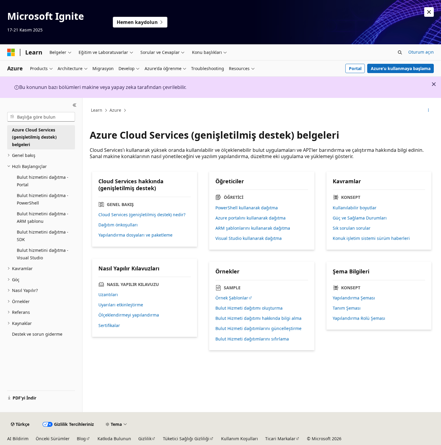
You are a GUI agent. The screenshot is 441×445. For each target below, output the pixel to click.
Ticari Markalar (280, 438)
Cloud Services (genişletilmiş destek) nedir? (141, 214)
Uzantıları (108, 294)
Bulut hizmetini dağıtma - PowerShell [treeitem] (42, 199)
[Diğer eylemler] (428, 110)
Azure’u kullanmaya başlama (400, 68)
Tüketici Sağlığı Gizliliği (186, 438)
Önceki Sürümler (53, 438)
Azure (115, 110)
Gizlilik (145, 438)
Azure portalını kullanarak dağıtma (250, 218)
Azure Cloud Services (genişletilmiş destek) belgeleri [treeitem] (34, 137)
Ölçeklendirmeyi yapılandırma (128, 315)
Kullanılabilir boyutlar (354, 208)
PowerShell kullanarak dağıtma (246, 208)
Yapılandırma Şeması (354, 298)
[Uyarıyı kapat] (429, 12)
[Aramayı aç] (400, 52)
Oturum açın (421, 52)
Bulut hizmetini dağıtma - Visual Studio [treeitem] (42, 254)
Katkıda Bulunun (114, 438)
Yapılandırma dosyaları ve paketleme (135, 235)
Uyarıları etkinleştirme (120, 305)
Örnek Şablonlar (231, 298)
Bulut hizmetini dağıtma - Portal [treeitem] (42, 180)
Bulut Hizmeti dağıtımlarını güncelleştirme (258, 328)
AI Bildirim (17, 438)
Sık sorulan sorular (351, 228)
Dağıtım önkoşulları (118, 225)
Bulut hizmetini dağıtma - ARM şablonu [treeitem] (42, 217)
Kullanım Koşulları (239, 438)
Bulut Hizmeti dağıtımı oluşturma (249, 308)
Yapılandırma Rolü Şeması (359, 318)
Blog (81, 438)
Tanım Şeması (347, 308)
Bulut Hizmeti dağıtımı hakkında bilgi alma (258, 318)
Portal (355, 68)
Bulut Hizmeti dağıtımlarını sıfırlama (252, 339)
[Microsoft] (11, 52)
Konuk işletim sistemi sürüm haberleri (371, 238)
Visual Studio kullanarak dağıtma (248, 238)
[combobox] (41, 117)
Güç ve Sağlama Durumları (360, 218)
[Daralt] (74, 105)
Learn (96, 110)
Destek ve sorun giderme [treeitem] (37, 334)
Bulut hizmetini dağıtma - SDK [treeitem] (42, 235)
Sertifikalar (109, 325)
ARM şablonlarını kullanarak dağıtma (252, 228)
